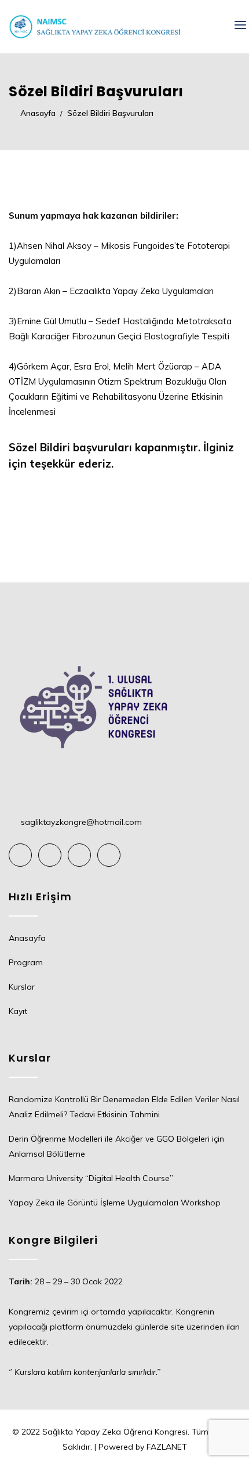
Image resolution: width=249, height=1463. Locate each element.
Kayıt (18, 1011)
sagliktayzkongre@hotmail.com (81, 822)
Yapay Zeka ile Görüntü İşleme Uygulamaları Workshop (115, 1202)
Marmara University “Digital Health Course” (91, 1178)
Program (26, 962)
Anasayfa (27, 938)
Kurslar (22, 987)
